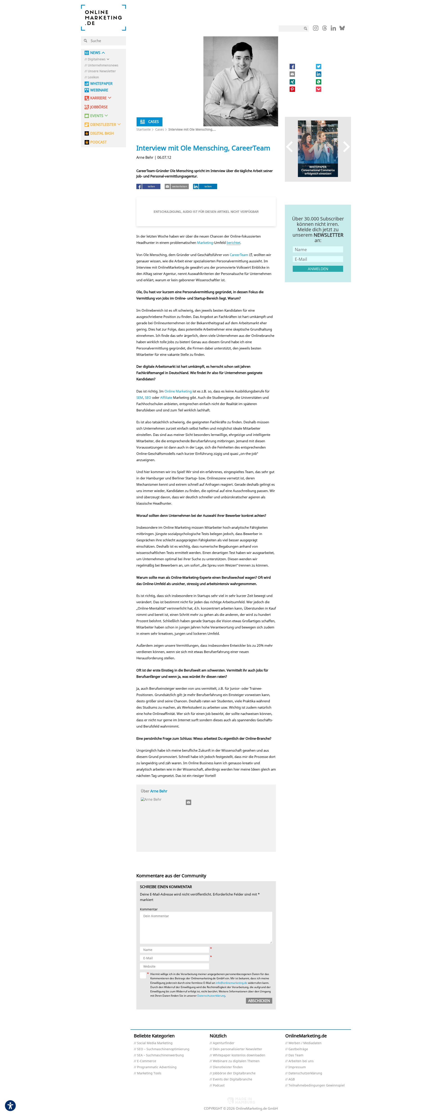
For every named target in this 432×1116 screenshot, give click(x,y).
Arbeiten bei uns (301, 1061)
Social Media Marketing (155, 1043)
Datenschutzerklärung (211, 996)
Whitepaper (101, 84)
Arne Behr (158, 791)
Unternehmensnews (103, 65)
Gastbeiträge (298, 1049)
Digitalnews (97, 59)
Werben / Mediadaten (305, 1043)
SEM (139, 397)
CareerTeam (239, 254)
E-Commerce (146, 1061)
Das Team (295, 1055)
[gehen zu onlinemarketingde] (315, 29)
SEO (148, 397)
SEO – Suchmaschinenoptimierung (163, 1049)
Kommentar (149, 909)
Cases (159, 129)
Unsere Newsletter (102, 71)
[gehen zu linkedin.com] (333, 29)
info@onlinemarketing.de (231, 983)
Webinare (99, 90)
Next (344, 146)
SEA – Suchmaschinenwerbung (160, 1055)
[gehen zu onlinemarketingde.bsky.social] (342, 29)
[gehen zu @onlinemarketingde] (324, 29)
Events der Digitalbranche (232, 1079)
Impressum (297, 1067)
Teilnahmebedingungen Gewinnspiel (316, 1085)
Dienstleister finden (228, 1067)
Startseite (143, 129)
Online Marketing (178, 391)
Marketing (205, 242)
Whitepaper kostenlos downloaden (239, 1055)
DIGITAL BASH (102, 133)
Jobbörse (99, 107)
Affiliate (166, 397)
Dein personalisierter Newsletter (237, 1049)
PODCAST (98, 142)
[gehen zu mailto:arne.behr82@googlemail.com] (189, 802)
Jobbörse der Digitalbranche (234, 1073)
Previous (291, 146)
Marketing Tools (149, 1073)
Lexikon (93, 77)
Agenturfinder (223, 1043)
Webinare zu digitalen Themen (236, 1061)
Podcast (219, 1085)
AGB (291, 1079)
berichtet (233, 242)
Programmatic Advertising (157, 1067)
